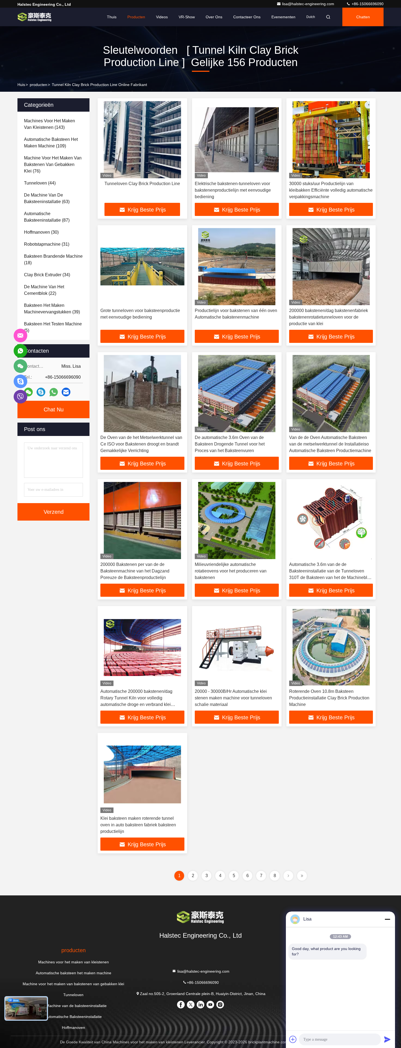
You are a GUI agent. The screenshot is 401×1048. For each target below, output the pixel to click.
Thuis (111, 17)
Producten (136, 17)
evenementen (283, 17)
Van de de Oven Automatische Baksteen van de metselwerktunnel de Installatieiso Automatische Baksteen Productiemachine (330, 444)
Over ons (214, 17)
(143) (49, 124)
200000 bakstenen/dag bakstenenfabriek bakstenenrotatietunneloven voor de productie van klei (328, 317)
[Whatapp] (53, 392)
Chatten (363, 17)
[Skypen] (40, 392)
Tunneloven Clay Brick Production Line (142, 183)
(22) (44, 290)
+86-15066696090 (367, 4)
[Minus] (387, 919)
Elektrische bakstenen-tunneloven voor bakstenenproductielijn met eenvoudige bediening (233, 190)
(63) (47, 198)
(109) (51, 142)
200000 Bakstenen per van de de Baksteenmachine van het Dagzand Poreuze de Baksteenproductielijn (134, 571)
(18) (53, 259)
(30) (41, 232)
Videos (162, 17)
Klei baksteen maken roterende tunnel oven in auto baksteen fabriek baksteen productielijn (138, 825)
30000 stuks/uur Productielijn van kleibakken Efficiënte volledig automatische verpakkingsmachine (331, 190)
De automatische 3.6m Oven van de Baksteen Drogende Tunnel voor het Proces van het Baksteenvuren (230, 444)
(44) (40, 183)
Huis (21, 84)
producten (38, 84)
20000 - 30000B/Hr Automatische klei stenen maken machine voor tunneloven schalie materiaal (233, 698)
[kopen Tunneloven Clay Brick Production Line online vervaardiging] (142, 139)
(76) (53, 164)
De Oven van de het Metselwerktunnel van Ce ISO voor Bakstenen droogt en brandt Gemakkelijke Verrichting (141, 444)
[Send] (387, 1039)
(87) (47, 216)
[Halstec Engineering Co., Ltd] (34, 16)
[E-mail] (66, 392)
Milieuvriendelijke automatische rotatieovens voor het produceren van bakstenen (231, 571)
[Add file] (293, 1039)
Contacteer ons (247, 17)
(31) (46, 244)
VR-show (187, 17)
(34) (47, 274)
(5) (53, 327)
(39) (52, 308)
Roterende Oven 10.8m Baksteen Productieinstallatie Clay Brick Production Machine (329, 698)
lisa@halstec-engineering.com (308, 4)
